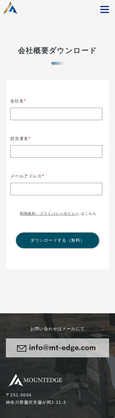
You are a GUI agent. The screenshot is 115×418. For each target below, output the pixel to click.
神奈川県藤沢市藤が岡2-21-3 (36, 402)
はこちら (58, 214)
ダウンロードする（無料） (57, 240)
